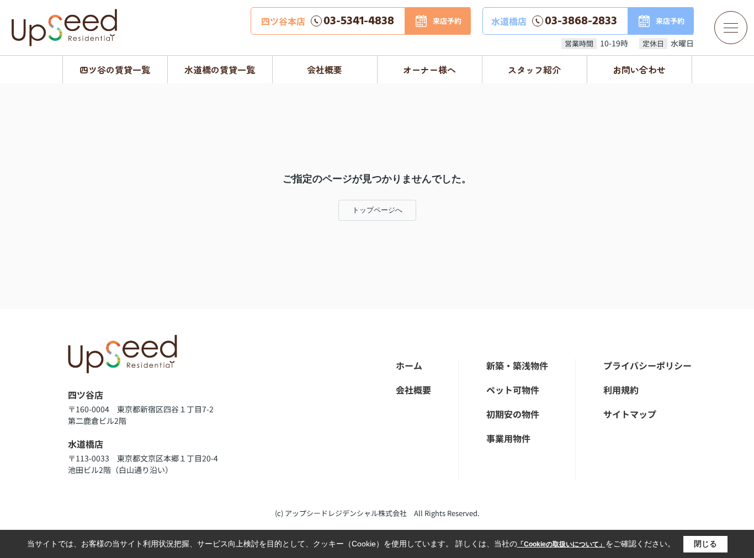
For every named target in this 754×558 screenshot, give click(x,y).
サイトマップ (629, 414)
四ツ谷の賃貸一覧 (114, 69)
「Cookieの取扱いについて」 (561, 544)
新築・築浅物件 (517, 365)
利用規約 (621, 389)
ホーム (409, 365)
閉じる (705, 543)
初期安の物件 (512, 414)
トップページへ (377, 210)
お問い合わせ (639, 69)
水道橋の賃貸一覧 (219, 69)
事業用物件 (508, 438)
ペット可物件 (512, 389)
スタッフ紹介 (534, 69)
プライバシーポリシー (647, 365)
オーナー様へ (429, 69)
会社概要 (324, 69)
